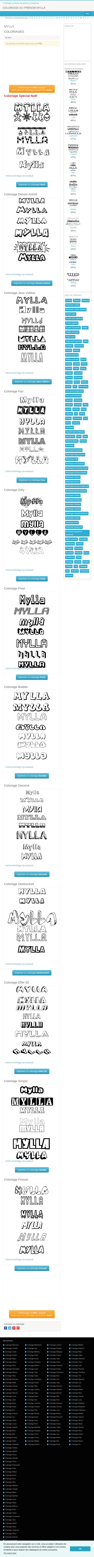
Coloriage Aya (10, 1434)
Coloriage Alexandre (12, 1369)
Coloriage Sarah (10, 1352)
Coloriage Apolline (11, 1496)
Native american (71, 539)
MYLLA (9, 26)
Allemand (85, 300)
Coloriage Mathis (77, 1389)
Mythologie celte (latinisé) (75, 463)
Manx (79, 436)
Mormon (83, 441)
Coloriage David (10, 1362)
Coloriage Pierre (10, 1461)
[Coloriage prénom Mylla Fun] (31, 434)
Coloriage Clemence (56, 1372)
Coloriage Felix (76, 1437)
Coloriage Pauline (55, 1348)
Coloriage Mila (54, 1396)
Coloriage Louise (11, 1389)
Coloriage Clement (55, 1365)
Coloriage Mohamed (34, 1345)
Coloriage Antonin (33, 1444)
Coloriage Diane (10, 1527)
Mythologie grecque (73, 482)
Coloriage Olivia (10, 1533)
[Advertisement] (32, 66)
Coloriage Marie (76, 1352)
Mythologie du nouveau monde (77, 468)
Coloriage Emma (11, 1437)
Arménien (69, 346)
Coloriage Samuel (55, 1386)
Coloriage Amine (33, 1359)
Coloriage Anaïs (10, 1407)
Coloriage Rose (76, 1393)
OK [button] (80, 1549)
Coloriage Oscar (11, 1455)
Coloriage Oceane (33, 1407)
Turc (67, 571)
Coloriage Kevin (10, 1475)
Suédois (86, 562)
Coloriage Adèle (10, 1383)
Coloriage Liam (76, 1365)
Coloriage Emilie (55, 1369)
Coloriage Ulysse (77, 1420)
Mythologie (70, 445)
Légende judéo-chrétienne (75, 432)
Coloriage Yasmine (33, 1403)
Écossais (69, 575)
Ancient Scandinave (73, 327)
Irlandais (76, 409)
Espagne (69, 373)
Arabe (86, 341)
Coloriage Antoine (11, 1386)
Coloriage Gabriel (11, 1427)
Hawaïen (69, 400)
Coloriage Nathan (33, 1365)
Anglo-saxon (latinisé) (73, 341)
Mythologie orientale (73, 509)
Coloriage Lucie (10, 1396)
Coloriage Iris (76, 1444)
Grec (75, 386)
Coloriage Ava (54, 1420)
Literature (76, 423)
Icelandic (78, 405)
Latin (85, 418)
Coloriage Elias (32, 1386)
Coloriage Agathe (11, 1451)
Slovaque (69, 562)
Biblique (76, 350)
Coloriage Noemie (11, 1537)
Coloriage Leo (10, 1417)
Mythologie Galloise (73, 477)
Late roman (77, 418)
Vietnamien (84, 571)
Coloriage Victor (32, 1434)
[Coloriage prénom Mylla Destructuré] (31, 926)
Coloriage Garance (55, 1403)
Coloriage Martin (77, 1424)
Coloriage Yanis (76, 1362)
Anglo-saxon (70, 337)
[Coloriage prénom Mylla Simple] (31, 1123)
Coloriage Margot (33, 1441)
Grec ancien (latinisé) (73, 395)
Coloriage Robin (10, 1492)
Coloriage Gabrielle (11, 1444)
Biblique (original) (72, 355)
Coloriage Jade (10, 1400)
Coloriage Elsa (54, 1400)
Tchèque (69, 566)
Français (69, 382)
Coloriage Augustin (77, 1348)
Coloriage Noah (32, 1355)
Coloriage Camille (11, 1348)
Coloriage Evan (10, 1509)
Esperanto (78, 373)
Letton (68, 423)
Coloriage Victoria (11, 1413)
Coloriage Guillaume (78, 1410)
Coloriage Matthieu (77, 1403)
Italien (84, 409)
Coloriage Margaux (55, 1352)
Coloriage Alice (10, 1431)
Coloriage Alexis (33, 1396)
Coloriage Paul (32, 1410)
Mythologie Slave (72, 522)
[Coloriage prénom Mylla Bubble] (31, 729)
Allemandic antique (72, 305)
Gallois (68, 386)
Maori (85, 436)
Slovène (78, 562)
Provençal (78, 548)
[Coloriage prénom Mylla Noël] (31, 138)
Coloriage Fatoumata (12, 1465)
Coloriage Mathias (11, 1485)
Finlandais (78, 377)
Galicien (84, 382)
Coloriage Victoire (55, 1407)
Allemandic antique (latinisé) (76, 309)
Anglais (85, 327)
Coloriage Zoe (32, 1400)
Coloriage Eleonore (56, 1417)
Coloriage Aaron (32, 1417)
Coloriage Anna (10, 1403)
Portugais (69, 548)
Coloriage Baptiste (77, 1379)
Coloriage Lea (32, 1348)
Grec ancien (83, 386)
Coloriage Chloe (54, 1362)
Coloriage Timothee (78, 1372)
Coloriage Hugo (32, 1393)
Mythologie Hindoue (73, 495)
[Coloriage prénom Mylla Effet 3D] (31, 1025)
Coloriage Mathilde (33, 1427)
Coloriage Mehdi (11, 1523)
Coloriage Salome (77, 1417)
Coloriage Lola (54, 1379)
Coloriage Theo (10, 1376)
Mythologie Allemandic (74, 450)
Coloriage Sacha (55, 1355)
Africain (68, 300)
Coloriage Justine (55, 1345)
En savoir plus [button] (10, 1553)
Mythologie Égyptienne (74, 527)
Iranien (68, 409)
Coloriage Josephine (34, 1379)
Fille (9, 38)
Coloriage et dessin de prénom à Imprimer (21, 3)
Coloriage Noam (10, 1503)
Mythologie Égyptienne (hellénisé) (74, 533)
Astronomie (79, 346)
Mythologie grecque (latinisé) (76, 491)
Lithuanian (69, 427)
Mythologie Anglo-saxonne (75, 454)
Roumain (78, 553)
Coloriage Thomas (77, 1369)
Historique (78, 400)
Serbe (79, 557)
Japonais (69, 414)
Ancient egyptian (72, 323)
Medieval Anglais (72, 441)
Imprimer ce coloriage (32, 184)
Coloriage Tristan (33, 1437)
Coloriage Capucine (12, 1530)
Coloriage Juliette (33, 1389)
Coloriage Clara (32, 1376)
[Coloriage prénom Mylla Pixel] (31, 631)
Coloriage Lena (32, 1420)
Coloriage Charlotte (34, 1362)
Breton (83, 359)
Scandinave (70, 557)
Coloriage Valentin (55, 1389)
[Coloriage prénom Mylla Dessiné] (31, 828)
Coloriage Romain (55, 1393)
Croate (76, 368)
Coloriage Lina (54, 1434)
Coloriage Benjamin (78, 1407)
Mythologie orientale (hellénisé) (77, 513)
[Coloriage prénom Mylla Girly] (31, 532)
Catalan (76, 364)
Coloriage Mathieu (33, 1352)
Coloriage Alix (76, 1386)
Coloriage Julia (32, 1372)
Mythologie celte (71, 459)
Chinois (84, 364)
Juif (76, 414)
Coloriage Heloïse (77, 1427)
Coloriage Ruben (33, 1383)
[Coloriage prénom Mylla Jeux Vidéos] (31, 335)
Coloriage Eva (10, 1410)
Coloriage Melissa (11, 1506)
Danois (83, 368)
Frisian (76, 382)
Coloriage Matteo (77, 1413)
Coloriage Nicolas (33, 1413)
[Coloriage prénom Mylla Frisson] (31, 1222)
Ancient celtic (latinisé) (74, 318)
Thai (75, 566)
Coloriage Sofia (10, 1468)
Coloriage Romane (11, 1379)
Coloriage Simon (55, 1424)
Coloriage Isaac (32, 1369)
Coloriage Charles (11, 1448)
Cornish (68, 368)
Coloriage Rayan (77, 1441)
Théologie (83, 566)
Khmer (82, 414)
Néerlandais (70, 544)
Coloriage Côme (10, 1513)
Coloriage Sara (10, 1482)
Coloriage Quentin (11, 1458)
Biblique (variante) (72, 359)
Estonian (69, 377)
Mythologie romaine (73, 518)
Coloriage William (77, 1345)
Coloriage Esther (11, 1355)
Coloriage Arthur (54, 1437)
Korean (68, 418)
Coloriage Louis (54, 1410)
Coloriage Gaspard (33, 1431)
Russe (86, 553)
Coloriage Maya (10, 1359)
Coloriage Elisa (10, 1365)
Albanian (77, 300)
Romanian (69, 553)
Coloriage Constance (12, 1516)
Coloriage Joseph (11, 1489)
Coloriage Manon (11, 1372)
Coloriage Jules (54, 1383)
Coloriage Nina (54, 1431)
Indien (85, 405)
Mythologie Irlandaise (73, 500)
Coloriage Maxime (11, 1393)
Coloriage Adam (10, 1441)
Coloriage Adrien (11, 1472)
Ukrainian (74, 571)
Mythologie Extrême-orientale (76, 473)
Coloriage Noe (54, 1441)
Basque (68, 350)
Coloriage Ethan (10, 1420)
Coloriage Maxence (12, 1345)
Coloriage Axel (54, 1376)
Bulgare (68, 364)
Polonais (80, 544)
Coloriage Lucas (11, 1424)
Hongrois (69, 405)
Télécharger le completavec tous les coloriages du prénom (32, 88)
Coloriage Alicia (76, 1431)
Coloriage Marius (55, 1413)
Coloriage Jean (10, 1520)
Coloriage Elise (10, 1479)
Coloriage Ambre (77, 1434)
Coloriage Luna (76, 1400)
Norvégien (83, 539)
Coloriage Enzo (32, 1424)
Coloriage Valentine (78, 1359)
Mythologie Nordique (73, 504)
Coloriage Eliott (54, 1444)
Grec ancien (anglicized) (74, 391)
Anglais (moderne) (72, 332)
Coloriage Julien (54, 1427)
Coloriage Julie (54, 1359)
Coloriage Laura (10, 1499)
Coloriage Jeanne (77, 1396)
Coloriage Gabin (76, 1355)
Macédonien (70, 436)
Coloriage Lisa (76, 1383)
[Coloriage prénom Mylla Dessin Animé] (31, 237)
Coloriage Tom (76, 1376)
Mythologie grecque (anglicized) (77, 486)
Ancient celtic (71, 314)
